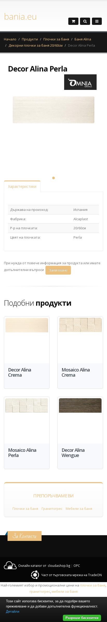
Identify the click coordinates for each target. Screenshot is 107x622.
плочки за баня (92, 585)
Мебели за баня (79, 508)
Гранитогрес (52, 508)
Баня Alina (83, 39)
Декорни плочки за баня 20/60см (36, 45)
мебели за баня (65, 591)
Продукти (30, 39)
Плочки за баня (56, 39)
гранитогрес (40, 591)
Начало (10, 39)
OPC (76, 565)
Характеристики (22, 186)
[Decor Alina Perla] (53, 131)
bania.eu (20, 16)
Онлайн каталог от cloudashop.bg (44, 565)
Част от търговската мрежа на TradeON (71, 575)
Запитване (58, 270)
